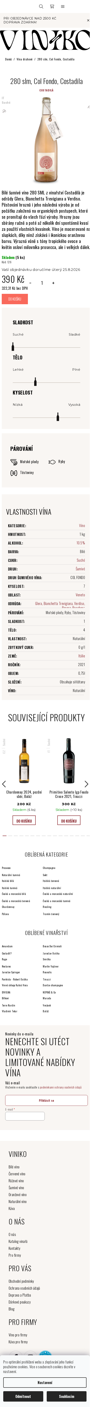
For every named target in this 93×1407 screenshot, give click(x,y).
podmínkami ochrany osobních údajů (61, 1087)
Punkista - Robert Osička (15, 979)
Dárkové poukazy (19, 1302)
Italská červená (51, 881)
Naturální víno (18, 1201)
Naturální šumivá (11, 875)
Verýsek (47, 1005)
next (87, 784)
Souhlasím (66, 1396)
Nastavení (45, 1382)
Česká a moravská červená (16, 901)
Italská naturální (52, 888)
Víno (82, 525)
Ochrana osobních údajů (24, 1288)
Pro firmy (15, 1255)
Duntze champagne (53, 985)
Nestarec (6, 966)
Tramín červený (51, 914)
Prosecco (6, 868)
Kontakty (14, 1248)
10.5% (81, 542)
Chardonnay (8, 907)
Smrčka (47, 959)
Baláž (46, 1011)
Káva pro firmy (18, 1341)
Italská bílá (8, 881)
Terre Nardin (8, 1005)
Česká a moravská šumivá (56, 901)
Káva (12, 1208)
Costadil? (7, 953)
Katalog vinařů (18, 1241)
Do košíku (14, 299)
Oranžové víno (18, 1194)
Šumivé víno (16, 1187)
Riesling (47, 907)
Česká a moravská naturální (58, 894)
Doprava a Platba (20, 1295)
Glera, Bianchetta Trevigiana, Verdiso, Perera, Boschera (60, 605)
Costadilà (46, 90)
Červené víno (17, 1173)
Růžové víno (16, 1180)
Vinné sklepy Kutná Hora (15, 985)
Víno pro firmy (18, 1334)
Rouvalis (47, 972)
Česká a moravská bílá (14, 894)
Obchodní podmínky (21, 1281)
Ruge (4, 959)
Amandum (7, 946)
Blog (12, 1309)
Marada (47, 998)
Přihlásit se (46, 1100)
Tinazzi (47, 979)
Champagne (49, 868)
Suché (81, 560)
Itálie (82, 655)
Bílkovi (5, 998)
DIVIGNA (6, 992)
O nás (12, 1234)
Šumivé (80, 568)
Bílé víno (14, 1166)
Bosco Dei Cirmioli (52, 946)
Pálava (5, 914)
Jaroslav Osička (51, 953)
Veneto (80, 594)
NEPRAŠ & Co (49, 992)
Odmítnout (23, 1396)
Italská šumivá (10, 888)
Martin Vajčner (51, 966)
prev (5, 784)
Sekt (45, 875)
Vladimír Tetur (10, 1011)
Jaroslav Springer (11, 972)
